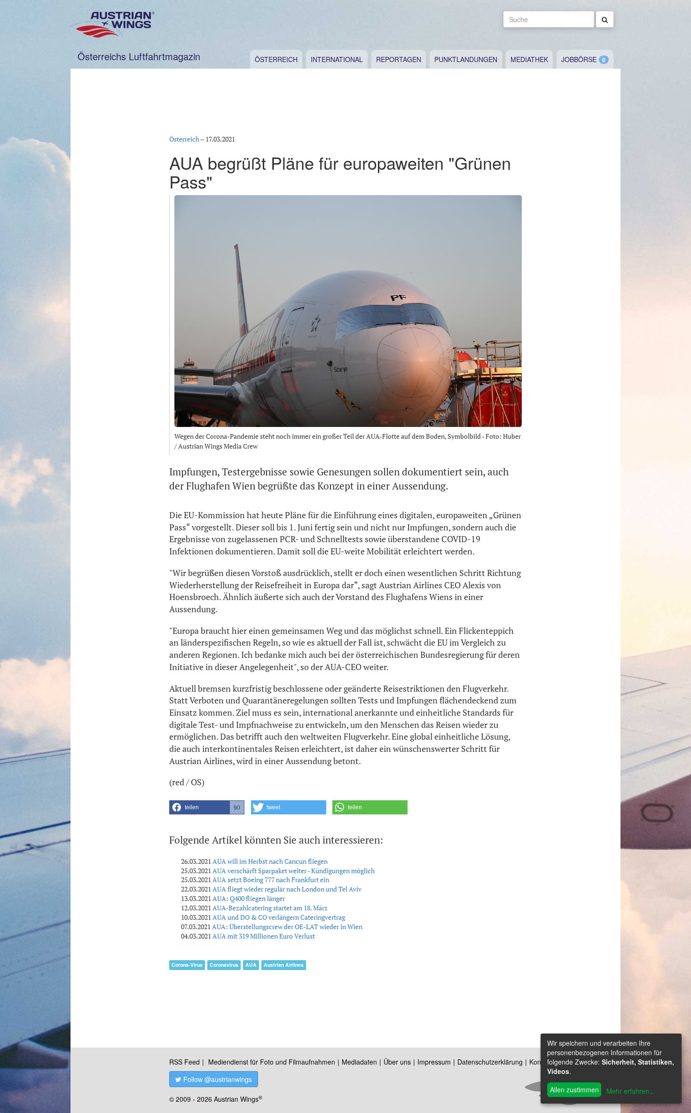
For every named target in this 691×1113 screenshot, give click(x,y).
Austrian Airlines (284, 964)
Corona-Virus (187, 964)
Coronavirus (224, 964)
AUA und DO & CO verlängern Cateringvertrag (278, 917)
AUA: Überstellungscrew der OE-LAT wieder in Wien (287, 926)
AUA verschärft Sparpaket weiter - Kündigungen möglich (293, 870)
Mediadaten (359, 1061)
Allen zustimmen (574, 1089)
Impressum (434, 1061)
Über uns (397, 1061)
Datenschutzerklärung (490, 1061)
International (337, 59)
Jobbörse (579, 59)
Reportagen (398, 59)
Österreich (276, 59)
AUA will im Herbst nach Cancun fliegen (270, 861)
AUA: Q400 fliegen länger (248, 898)
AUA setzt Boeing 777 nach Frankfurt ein (270, 879)
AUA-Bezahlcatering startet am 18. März (270, 907)
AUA (251, 964)
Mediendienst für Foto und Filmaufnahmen (271, 1061)
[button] (206, 807)
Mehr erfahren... (630, 1091)
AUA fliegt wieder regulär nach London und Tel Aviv (286, 888)
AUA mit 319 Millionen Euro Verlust (263, 935)
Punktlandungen (465, 59)
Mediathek (529, 59)
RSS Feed (184, 1061)
